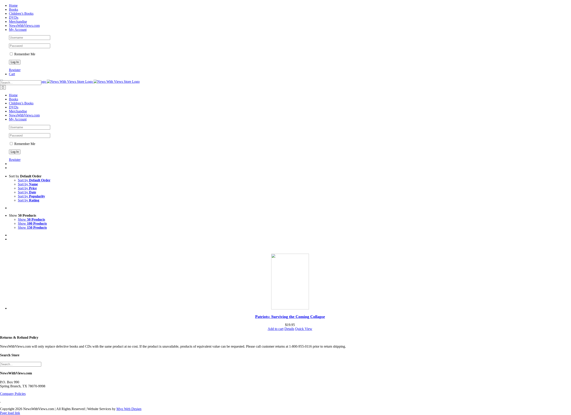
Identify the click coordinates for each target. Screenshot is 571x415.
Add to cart (275, 329)
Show (31, 219)
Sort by (34, 180)
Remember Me (24, 54)
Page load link (10, 413)
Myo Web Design (128, 409)
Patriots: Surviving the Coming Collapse (290, 316)
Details (289, 329)
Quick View (303, 329)
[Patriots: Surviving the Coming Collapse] (290, 282)
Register (15, 70)
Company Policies (13, 394)
